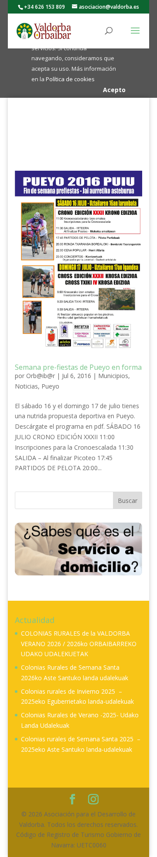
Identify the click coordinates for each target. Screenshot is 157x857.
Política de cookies (70, 79)
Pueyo (50, 386)
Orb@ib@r (40, 376)
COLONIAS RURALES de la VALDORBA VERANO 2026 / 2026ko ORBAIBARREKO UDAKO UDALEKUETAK (79, 643)
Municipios (113, 376)
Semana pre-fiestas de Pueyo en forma (78, 367)
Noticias (26, 386)
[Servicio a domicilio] (78, 548)
